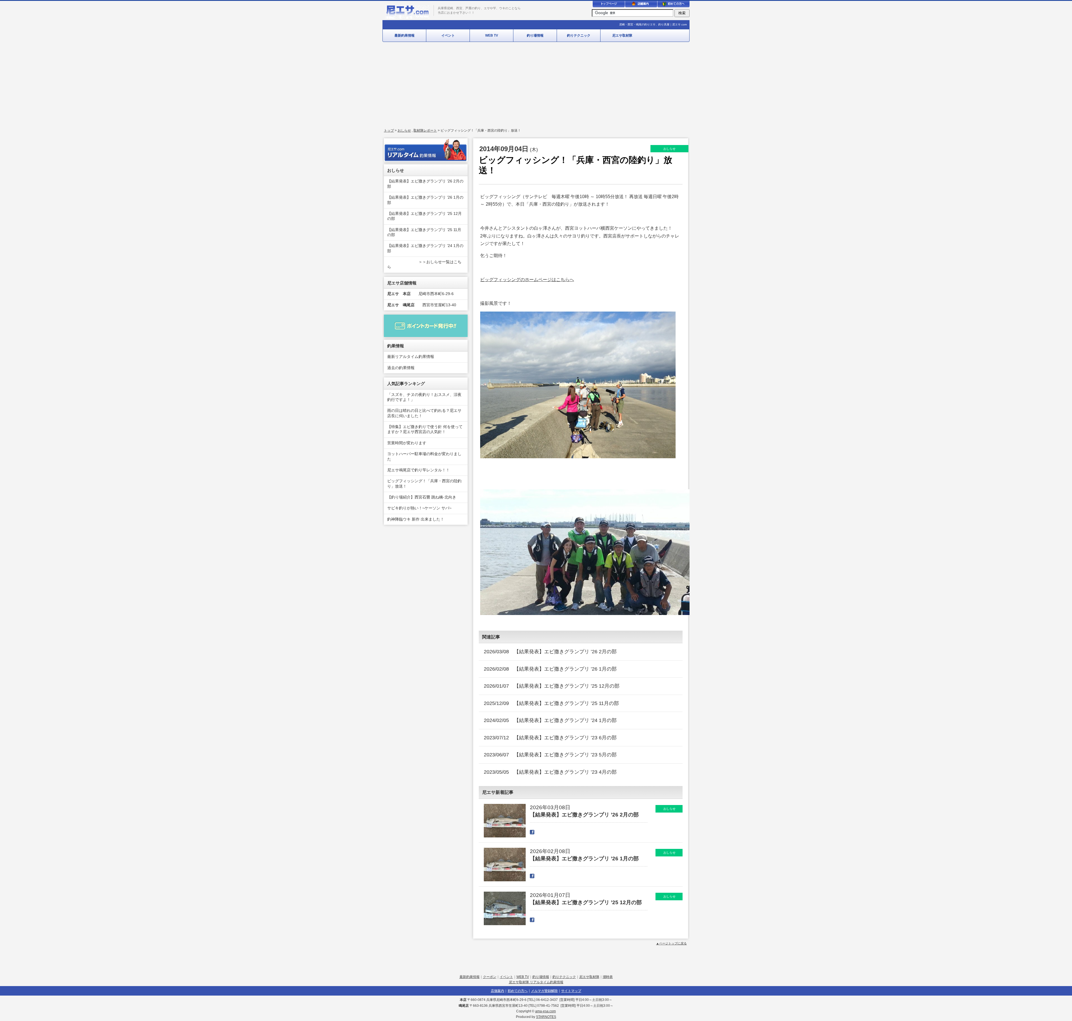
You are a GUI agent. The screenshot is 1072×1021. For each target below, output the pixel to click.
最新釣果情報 (404, 35)
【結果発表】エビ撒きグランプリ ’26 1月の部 (425, 200)
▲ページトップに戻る (671, 943)
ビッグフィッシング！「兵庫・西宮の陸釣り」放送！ (424, 483)
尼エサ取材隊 (622, 35)
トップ (389, 130)
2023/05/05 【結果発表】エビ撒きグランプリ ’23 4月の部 (550, 772)
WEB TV (491, 35)
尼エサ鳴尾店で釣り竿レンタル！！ (418, 470)
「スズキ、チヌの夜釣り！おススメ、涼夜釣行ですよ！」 (424, 397)
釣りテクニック (578, 35)
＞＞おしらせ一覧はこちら (424, 264)
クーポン (489, 977)
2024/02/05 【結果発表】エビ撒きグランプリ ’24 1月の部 (550, 720)
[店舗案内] (641, 5)
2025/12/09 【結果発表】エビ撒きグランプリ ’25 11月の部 (551, 703)
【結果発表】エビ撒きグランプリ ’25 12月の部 (424, 216)
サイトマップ (571, 991)
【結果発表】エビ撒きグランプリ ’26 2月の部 (425, 183)
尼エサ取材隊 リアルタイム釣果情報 (536, 982)
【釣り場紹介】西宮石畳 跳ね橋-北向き (421, 497)
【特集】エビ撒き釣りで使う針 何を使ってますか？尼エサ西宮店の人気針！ (425, 429)
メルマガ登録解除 (544, 991)
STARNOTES (546, 1017)
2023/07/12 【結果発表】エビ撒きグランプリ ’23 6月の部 (550, 737)
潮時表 (608, 977)
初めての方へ (518, 991)
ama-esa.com (545, 1011)
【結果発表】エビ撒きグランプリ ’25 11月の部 (424, 232)
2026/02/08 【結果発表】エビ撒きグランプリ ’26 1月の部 (550, 669)
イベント (448, 35)
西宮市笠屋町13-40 (421, 305)
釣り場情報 (535, 35)
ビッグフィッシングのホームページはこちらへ (527, 279)
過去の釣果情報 (401, 368)
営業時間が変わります (406, 443)
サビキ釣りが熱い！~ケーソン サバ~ (419, 508)
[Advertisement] (536, 85)
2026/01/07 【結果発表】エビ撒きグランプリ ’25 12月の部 (551, 686)
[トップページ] (609, 5)
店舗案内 (497, 991)
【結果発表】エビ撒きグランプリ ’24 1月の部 (425, 248)
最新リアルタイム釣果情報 (410, 357)
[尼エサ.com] (407, 17)
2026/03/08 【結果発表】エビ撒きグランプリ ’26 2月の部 (550, 651)
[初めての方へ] (673, 5)
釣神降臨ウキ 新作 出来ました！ (415, 519)
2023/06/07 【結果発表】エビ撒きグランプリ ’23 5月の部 (550, 755)
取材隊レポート (425, 130)
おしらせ (404, 130)
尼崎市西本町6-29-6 (420, 294)
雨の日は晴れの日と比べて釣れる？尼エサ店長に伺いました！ (424, 413)
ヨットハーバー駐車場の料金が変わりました (424, 456)
